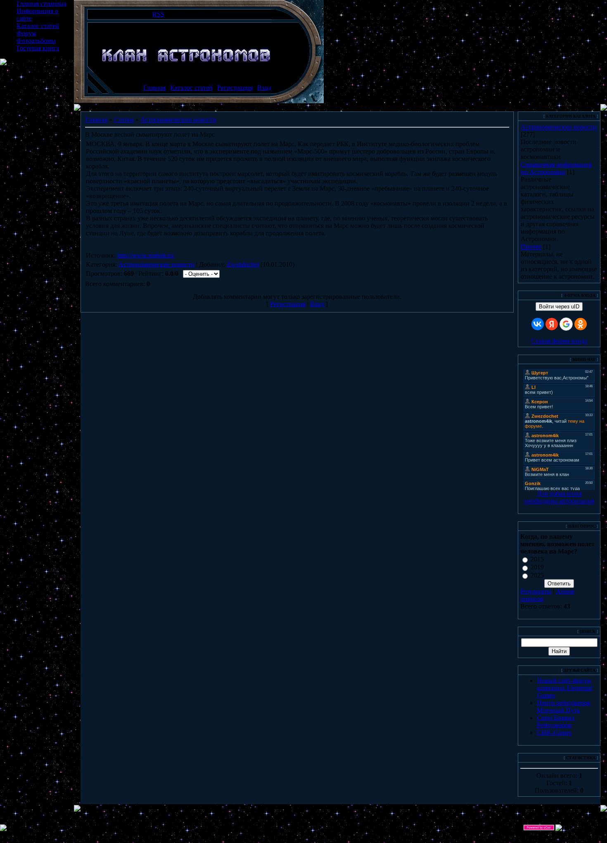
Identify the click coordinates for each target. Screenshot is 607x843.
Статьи (124, 119)
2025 (537, 575)
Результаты (535, 591)
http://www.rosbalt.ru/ (145, 255)
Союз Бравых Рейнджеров (556, 721)
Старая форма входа (559, 340)
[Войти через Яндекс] (551, 324)
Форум (26, 33)
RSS (158, 14)
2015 (537, 559)
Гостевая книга (38, 48)
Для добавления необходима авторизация (559, 497)
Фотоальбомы (36, 40)
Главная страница (41, 3)
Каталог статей (38, 25)
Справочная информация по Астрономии (556, 168)
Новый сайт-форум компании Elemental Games (565, 688)
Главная (154, 87)
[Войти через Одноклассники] (580, 324)
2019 (537, 567)
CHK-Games (554, 732)
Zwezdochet (243, 264)
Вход (264, 87)
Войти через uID (559, 306)
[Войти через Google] (566, 324)
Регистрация (235, 87)
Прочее (531, 246)
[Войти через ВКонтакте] (537, 324)
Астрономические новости (178, 119)
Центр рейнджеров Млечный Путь (563, 706)
